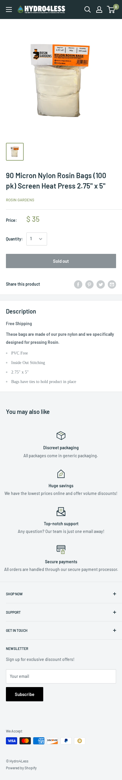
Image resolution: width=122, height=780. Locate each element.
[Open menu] (9, 9)
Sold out (61, 261)
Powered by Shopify (21, 768)
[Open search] (87, 9)
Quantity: (14, 238)
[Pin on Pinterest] (89, 284)
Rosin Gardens (20, 199)
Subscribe (24, 694)
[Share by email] (112, 284)
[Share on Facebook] (78, 284)
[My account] (99, 9)
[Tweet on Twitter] (101, 284)
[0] (111, 9)
